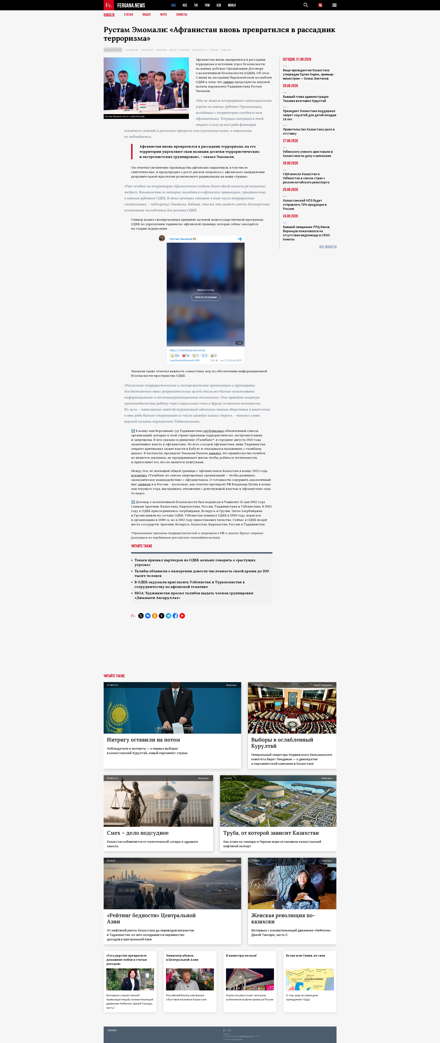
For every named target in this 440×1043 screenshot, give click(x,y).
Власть (173, 50)
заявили (144, 484)
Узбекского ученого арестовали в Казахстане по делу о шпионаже (308, 154)
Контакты (112, 1030)
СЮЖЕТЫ (181, 14)
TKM (207, 5)
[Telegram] (168, 616)
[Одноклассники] (154, 616)
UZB (219, 5)
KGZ (185, 5)
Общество (226, 50)
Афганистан (147, 50)
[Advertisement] (220, 648)
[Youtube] (182, 616)
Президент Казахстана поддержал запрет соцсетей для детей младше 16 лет (309, 115)
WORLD (232, 5)
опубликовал (213, 431)
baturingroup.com (246, 1036)
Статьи (128, 14)
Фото (163, 14)
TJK (196, 5)
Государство (131, 50)
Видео (147, 14)
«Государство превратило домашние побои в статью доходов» (126, 960)
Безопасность (199, 50)
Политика (184, 50)
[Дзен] (161, 616)
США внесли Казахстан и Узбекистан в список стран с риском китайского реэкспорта (306, 178)
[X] (141, 616)
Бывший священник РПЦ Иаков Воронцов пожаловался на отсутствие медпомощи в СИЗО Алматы (306, 233)
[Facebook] (175, 616)
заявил (228, 82)
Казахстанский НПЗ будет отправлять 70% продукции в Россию (305, 204)
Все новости (328, 247)
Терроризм (161, 50)
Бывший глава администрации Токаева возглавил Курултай (306, 99)
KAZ (173, 5)
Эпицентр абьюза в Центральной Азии (182, 958)
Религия (214, 50)
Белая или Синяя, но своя (305, 955)
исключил (139, 475)
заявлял (215, 453)
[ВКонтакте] (148, 616)
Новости (109, 14)
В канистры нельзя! (241, 955)
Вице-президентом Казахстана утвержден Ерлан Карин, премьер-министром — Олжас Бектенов (308, 74)
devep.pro (238, 1039)
